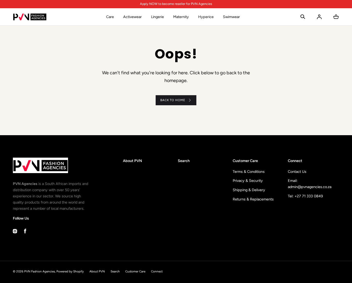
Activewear (132, 16)
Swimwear (231, 16)
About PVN (132, 160)
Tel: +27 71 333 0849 (305, 196)
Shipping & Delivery (249, 190)
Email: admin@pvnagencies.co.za (309, 183)
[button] (303, 17)
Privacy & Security (248, 180)
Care (110, 16)
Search (184, 160)
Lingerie (157, 16)
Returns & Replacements (253, 199)
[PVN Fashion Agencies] (30, 17)
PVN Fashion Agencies (39, 271)
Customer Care (135, 271)
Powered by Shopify (70, 271)
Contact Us (297, 171)
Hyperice (206, 16)
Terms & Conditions (249, 171)
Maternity (181, 16)
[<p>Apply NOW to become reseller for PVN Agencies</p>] (176, 4)
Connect (157, 271)
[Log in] (319, 17)
